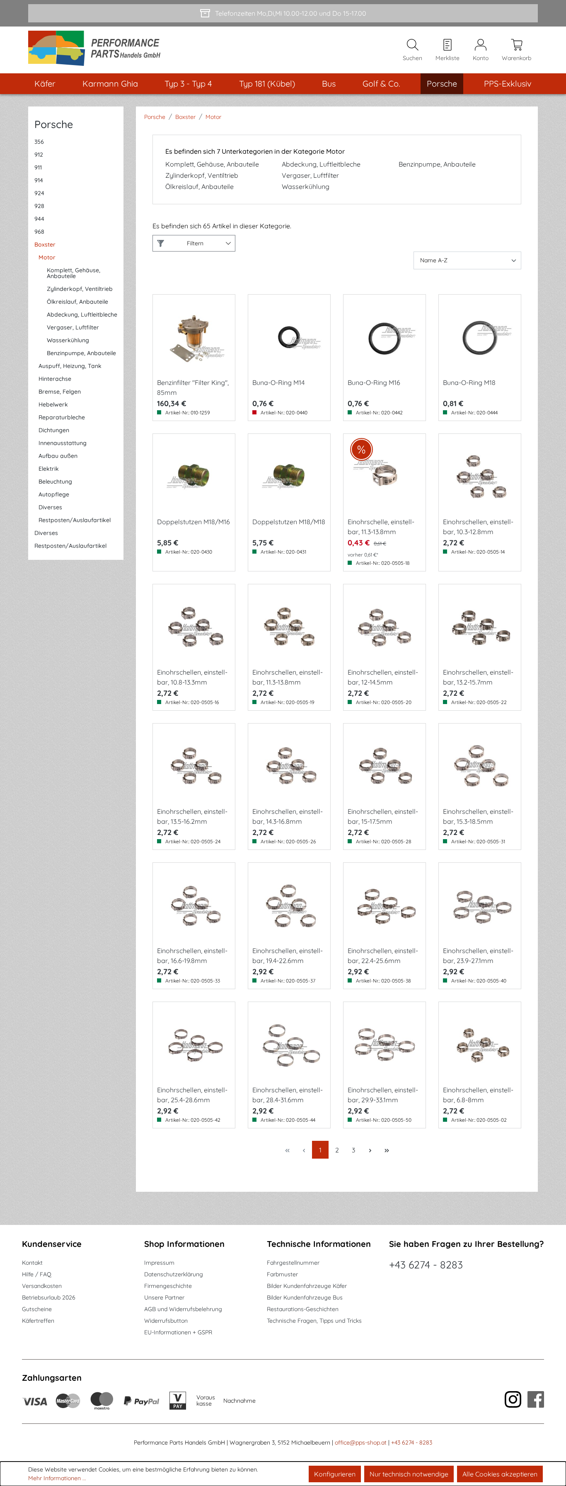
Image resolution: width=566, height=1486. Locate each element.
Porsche (53, 124)
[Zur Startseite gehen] (97, 50)
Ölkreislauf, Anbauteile (77, 301)
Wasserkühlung (68, 340)
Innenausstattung (63, 443)
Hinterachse (55, 378)
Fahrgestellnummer (293, 1262)
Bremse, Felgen (60, 391)
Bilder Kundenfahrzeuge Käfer (307, 1286)
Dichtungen (54, 430)
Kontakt (32, 1262)
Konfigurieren (335, 1474)
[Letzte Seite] (386, 1150)
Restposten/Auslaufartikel (75, 520)
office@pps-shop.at (361, 1442)
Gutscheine (37, 1309)
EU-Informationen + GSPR (178, 1332)
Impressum (159, 1262)
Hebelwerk (53, 404)
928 (39, 206)
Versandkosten (42, 1286)
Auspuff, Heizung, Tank (70, 366)
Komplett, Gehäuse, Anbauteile (73, 273)
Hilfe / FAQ (36, 1274)
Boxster (45, 244)
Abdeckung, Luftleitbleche (82, 314)
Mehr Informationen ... (57, 1478)
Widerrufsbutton (166, 1320)
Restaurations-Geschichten (303, 1309)
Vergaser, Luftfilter (73, 327)
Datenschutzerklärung (173, 1274)
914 (38, 180)
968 (39, 231)
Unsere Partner (164, 1297)
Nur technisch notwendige (409, 1474)
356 (39, 141)
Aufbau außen (58, 456)
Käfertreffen (38, 1320)
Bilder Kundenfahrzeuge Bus (305, 1297)
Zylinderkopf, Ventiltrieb (80, 289)
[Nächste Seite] (370, 1150)
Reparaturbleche (62, 417)
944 (39, 219)
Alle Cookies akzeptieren (499, 1474)
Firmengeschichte (168, 1286)
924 (39, 193)
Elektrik (49, 468)
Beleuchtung (55, 481)
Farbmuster (282, 1274)
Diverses (50, 507)
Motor (47, 257)
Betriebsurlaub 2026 (48, 1297)
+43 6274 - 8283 (426, 1264)
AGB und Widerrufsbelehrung (183, 1309)
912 (38, 154)
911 (38, 167)
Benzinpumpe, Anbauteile (81, 353)
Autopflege (54, 494)
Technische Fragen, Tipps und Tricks (314, 1320)
